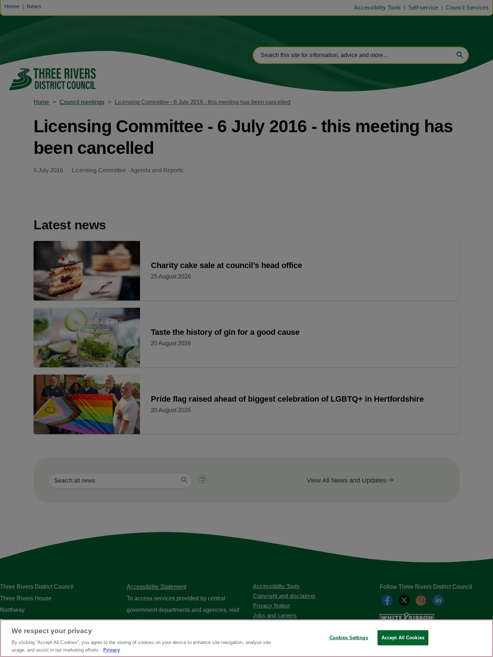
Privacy (111, 649)
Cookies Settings (349, 637)
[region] (246, 638)
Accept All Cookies (402, 637)
